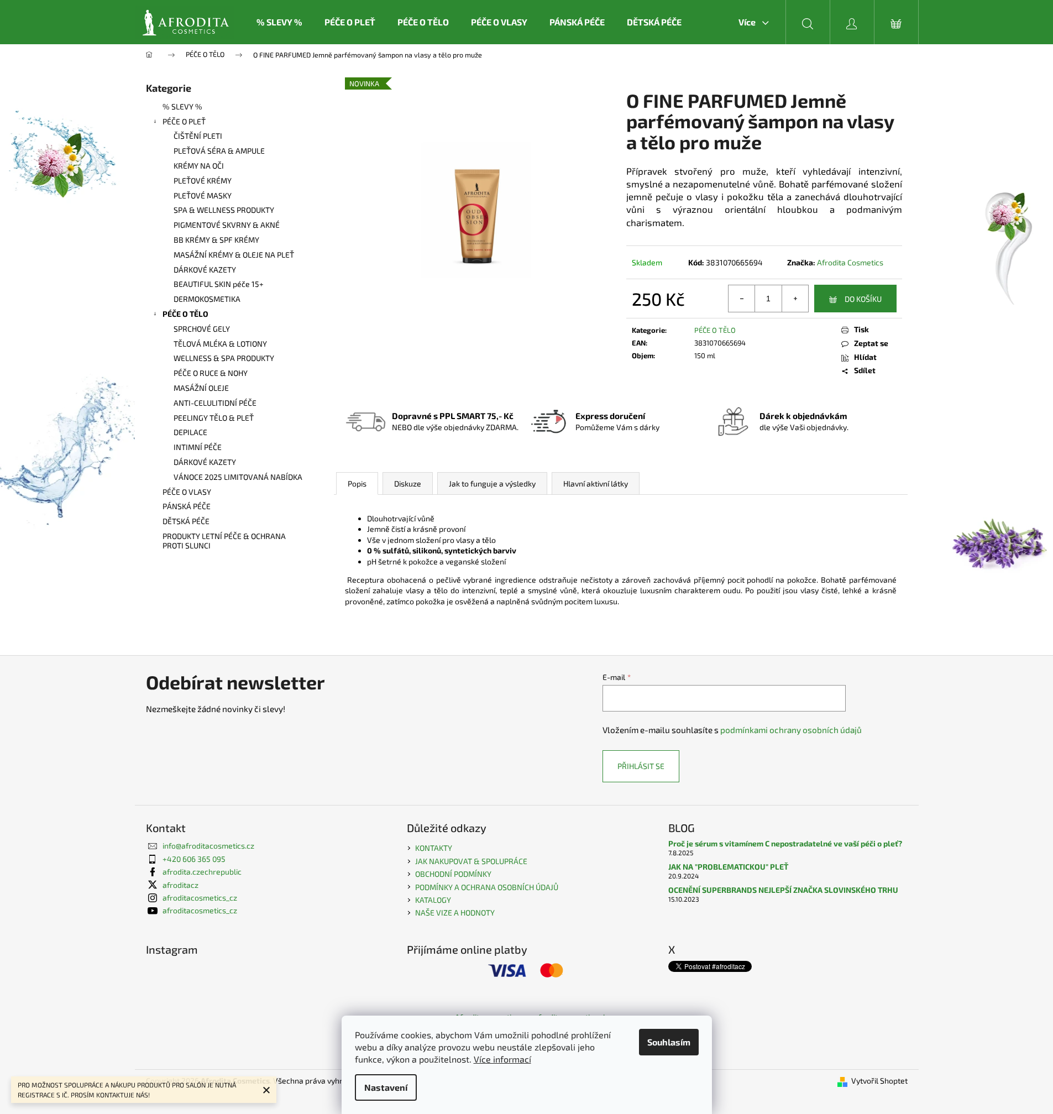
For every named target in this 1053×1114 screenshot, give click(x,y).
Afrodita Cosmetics (850, 262)
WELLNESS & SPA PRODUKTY (224, 358)
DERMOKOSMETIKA (207, 299)
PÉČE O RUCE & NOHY (211, 373)
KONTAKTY (433, 848)
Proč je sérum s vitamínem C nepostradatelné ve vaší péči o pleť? (785, 843)
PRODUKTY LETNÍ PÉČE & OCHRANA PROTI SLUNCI (224, 540)
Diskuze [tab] (407, 483)
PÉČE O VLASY (187, 491)
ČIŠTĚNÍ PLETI (198, 135)
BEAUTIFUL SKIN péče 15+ (219, 284)
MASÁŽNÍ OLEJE (201, 388)
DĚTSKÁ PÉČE (186, 521)
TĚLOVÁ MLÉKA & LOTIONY (220, 343)
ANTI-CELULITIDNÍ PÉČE (215, 402)
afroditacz (180, 885)
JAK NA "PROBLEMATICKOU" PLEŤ (728, 866)
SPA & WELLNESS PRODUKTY (224, 210)
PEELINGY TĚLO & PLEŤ (214, 417)
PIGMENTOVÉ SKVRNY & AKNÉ (227, 224)
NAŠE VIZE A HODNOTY (455, 912)
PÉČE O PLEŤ (184, 121)
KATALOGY (433, 899)
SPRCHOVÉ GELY (202, 328)
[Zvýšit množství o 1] (795, 298)
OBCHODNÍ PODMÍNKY (453, 873)
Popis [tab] (357, 483)
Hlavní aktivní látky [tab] (595, 483)
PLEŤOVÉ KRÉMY (203, 180)
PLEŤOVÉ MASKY (203, 195)
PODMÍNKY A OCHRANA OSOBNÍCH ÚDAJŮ (486, 887)
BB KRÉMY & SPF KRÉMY (216, 239)
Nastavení (385, 1087)
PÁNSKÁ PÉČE (187, 506)
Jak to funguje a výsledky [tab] (492, 483)
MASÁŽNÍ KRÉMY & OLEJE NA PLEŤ (234, 254)
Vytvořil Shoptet (879, 1080)
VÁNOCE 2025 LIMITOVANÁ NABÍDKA (238, 477)
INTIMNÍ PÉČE (198, 447)
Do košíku (863, 299)
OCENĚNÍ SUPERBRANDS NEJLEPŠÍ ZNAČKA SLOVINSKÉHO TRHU (783, 890)
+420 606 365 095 (194, 859)
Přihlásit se (640, 766)
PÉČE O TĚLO (185, 313)
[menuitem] (279, 22)
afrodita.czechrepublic (202, 871)
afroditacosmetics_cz (200, 897)
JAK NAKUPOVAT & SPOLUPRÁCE (471, 861)
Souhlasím (668, 1042)
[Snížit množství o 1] (742, 298)
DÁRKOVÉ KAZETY (205, 269)
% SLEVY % (182, 106)
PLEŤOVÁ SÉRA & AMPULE (219, 150)
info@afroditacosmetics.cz (208, 845)
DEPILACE (190, 432)
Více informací (502, 1059)
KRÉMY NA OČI (199, 165)
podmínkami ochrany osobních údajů (791, 730)
